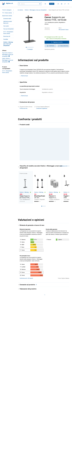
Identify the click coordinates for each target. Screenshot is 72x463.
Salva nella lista (64, 45)
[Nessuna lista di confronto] (61, 4)
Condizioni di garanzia (41, 108)
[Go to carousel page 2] (41, 165)
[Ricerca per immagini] (40, 3)
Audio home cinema (7, 15)
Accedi (51, 3)
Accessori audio (7, 18)
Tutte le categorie (6, 10)
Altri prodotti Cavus (63, 28)
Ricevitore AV (6, 36)
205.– (48, 15)
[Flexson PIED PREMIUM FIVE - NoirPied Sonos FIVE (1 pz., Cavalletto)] (40, 141)
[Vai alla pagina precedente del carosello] (20, 145)
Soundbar (5, 39)
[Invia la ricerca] (19, 3)
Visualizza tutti (64, 171)
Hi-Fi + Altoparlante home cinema (8, 32)
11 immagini (30, 49)
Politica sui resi (23, 108)
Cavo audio (6, 26)
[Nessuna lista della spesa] (65, 4)
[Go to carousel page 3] (42, 165)
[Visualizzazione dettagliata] (31, 251)
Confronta (51, 45)
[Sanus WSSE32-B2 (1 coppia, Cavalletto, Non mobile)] (54, 141)
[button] (57, 37)
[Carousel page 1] (40, 165)
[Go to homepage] (7, 4)
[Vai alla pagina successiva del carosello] (66, 145)
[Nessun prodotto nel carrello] (68, 4)
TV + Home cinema (7, 13)
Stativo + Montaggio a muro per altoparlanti (8, 43)
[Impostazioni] (45, 4)
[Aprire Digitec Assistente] (58, 4)
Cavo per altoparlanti (8, 29)
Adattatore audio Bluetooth (7, 22)
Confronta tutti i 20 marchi (26, 284)
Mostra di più (24, 75)
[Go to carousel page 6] (46, 165)
